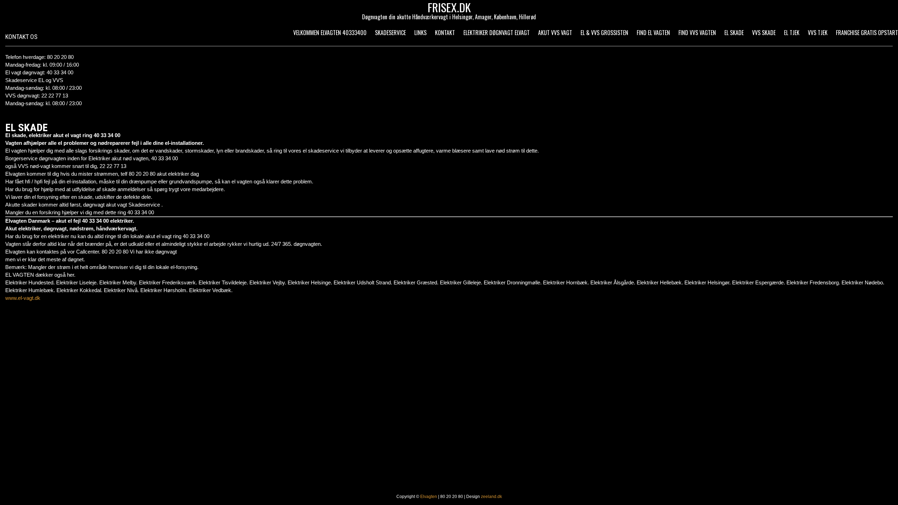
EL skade (734, 32)
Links (420, 32)
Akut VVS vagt (555, 32)
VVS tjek (817, 32)
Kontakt (445, 32)
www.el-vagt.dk (22, 298)
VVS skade (764, 32)
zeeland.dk (491, 496)
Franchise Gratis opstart (867, 32)
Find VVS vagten (697, 32)
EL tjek (791, 32)
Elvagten (428, 496)
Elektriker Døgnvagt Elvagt (496, 32)
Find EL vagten (653, 32)
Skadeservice (390, 32)
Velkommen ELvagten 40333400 (330, 32)
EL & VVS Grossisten (604, 32)
